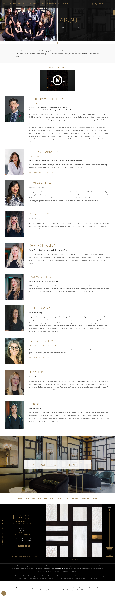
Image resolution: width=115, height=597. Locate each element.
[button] (3, 593)
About (14, 4)
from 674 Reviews (2, 536)
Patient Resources (51, 4)
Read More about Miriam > (39, 357)
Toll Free (24, 539)
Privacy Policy (73, 561)
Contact (65, 4)
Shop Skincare (85, 498)
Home (9, 4)
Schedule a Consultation (53, 465)
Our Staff (78, 37)
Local (24, 541)
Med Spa (35, 4)
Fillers (51, 498)
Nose (19, 4)
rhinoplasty (67, 566)
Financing (75, 498)
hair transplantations (58, 568)
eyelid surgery (58, 566)
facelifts (52, 566)
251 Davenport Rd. (24, 534)
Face (24, 4)
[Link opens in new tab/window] (19, 546)
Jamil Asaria (17, 566)
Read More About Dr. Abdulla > (41, 172)
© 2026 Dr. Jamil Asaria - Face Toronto (73, 559)
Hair (29, 4)
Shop (59, 4)
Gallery (41, 4)
